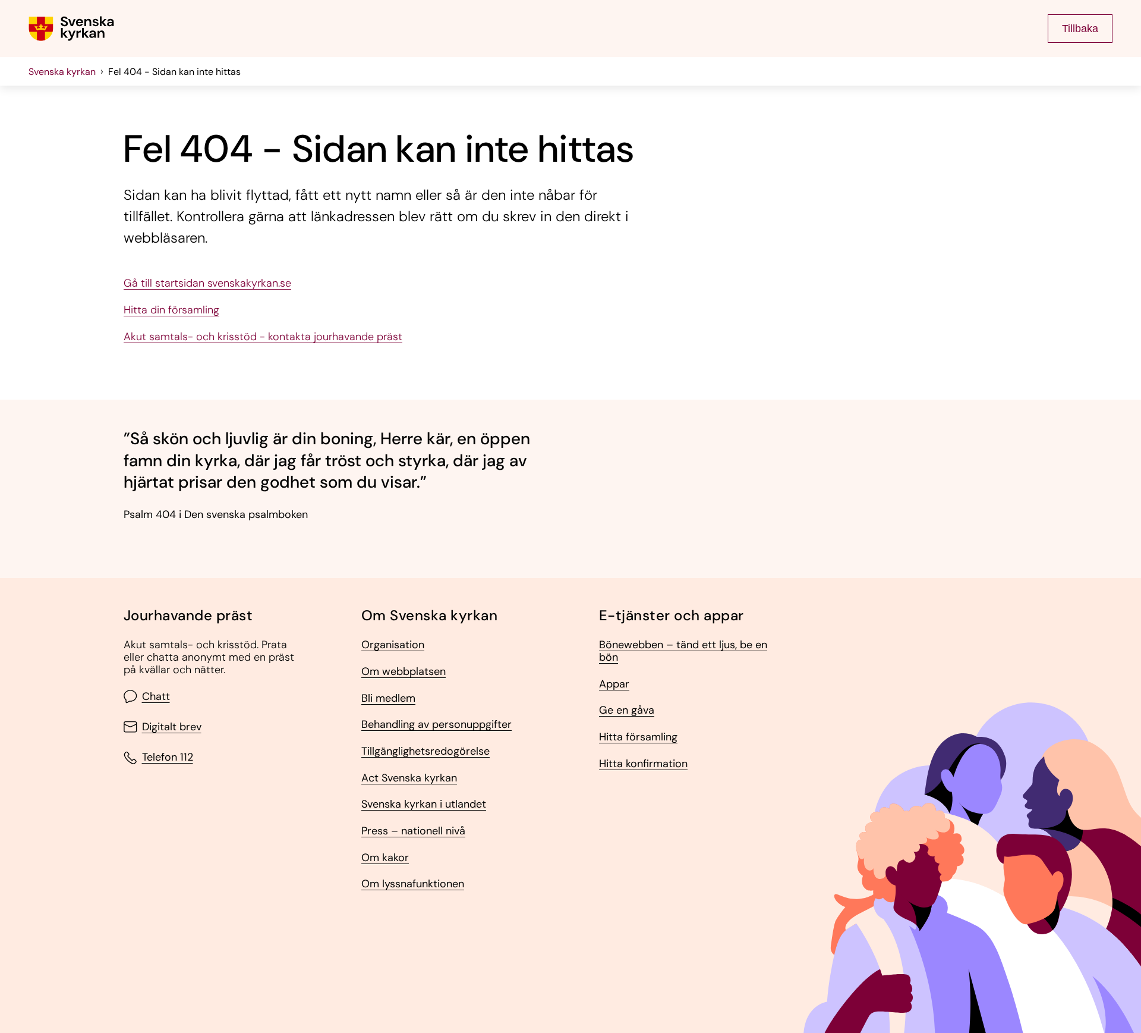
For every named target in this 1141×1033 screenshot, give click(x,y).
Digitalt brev (171, 727)
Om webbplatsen (403, 671)
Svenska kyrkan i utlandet (423, 804)
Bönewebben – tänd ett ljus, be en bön (683, 651)
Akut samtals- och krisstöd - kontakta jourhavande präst (263, 337)
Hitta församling (638, 737)
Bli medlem (388, 698)
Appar (614, 684)
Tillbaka (1080, 28)
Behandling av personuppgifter (436, 724)
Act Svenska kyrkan (409, 778)
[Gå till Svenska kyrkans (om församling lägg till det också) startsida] (71, 28)
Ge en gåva (626, 710)
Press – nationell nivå (413, 831)
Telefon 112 (167, 758)
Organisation (392, 645)
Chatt (156, 697)
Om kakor (385, 858)
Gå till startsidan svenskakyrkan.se (207, 283)
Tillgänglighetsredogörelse (425, 751)
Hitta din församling (171, 310)
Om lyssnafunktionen (412, 884)
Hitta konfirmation (643, 764)
